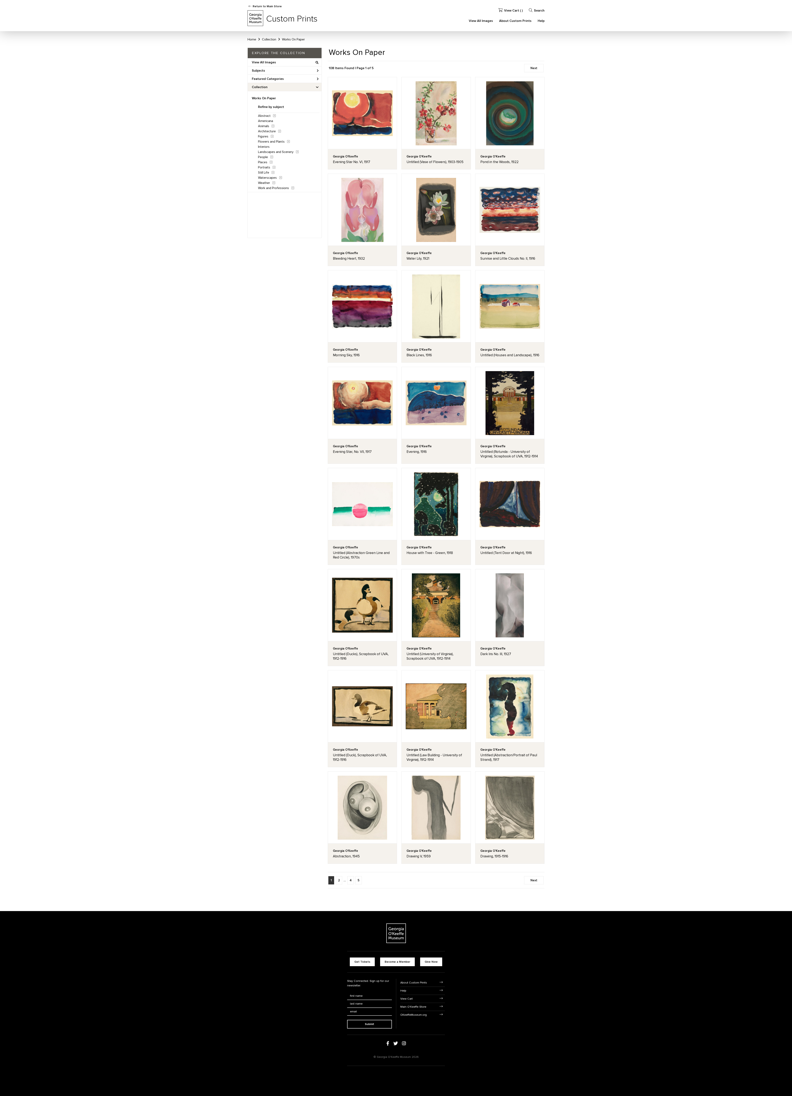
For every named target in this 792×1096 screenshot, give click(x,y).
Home (252, 39)
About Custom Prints (515, 21)
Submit (369, 1024)
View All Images (481, 21)
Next (533, 68)
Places (262, 162)
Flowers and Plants (271, 142)
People (263, 157)
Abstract (264, 116)
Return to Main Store (267, 6)
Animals (263, 126)
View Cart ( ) (513, 10)
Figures (263, 136)
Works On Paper (264, 98)
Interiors (264, 147)
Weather (264, 183)
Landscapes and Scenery (275, 152)
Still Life (263, 172)
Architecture (267, 131)
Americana (265, 121)
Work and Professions (273, 188)
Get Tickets (362, 961)
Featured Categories (268, 79)
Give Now (431, 961)
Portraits (264, 167)
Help (541, 21)
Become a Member (397, 961)
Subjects (258, 71)
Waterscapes (267, 178)
